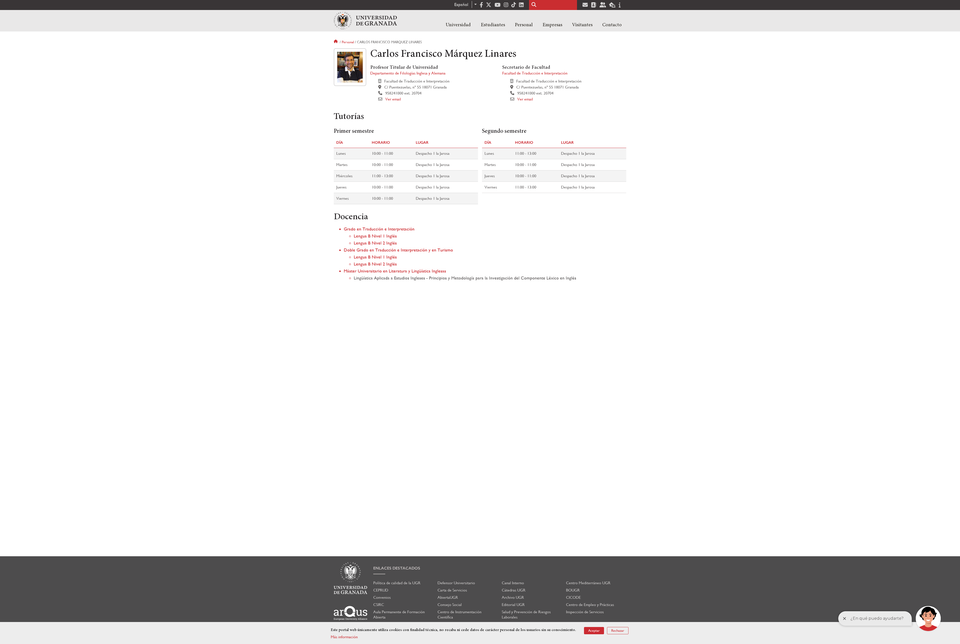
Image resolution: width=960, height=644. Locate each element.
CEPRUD (380, 590)
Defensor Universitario (456, 582)
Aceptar (594, 630)
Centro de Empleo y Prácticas (590, 604)
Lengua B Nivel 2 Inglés (375, 243)
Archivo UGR (513, 597)
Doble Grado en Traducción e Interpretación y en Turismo (398, 249)
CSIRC (378, 604)
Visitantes (582, 25)
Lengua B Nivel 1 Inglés (375, 235)
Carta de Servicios (452, 590)
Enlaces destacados (396, 568)
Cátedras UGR (514, 590)
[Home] (365, 21)
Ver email (393, 99)
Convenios (382, 597)
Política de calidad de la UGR (396, 582)
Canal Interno (513, 582)
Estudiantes (493, 25)
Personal (524, 25)
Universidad (458, 25)
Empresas (552, 25)
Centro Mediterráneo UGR (588, 582)
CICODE (573, 597)
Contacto (612, 25)
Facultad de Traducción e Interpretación (535, 73)
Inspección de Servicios (585, 612)
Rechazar (617, 630)
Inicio (336, 42)
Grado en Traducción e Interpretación (379, 229)
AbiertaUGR (448, 597)
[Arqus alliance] (350, 613)
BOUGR (573, 590)
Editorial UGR (513, 604)
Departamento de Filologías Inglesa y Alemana (408, 73)
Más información (344, 636)
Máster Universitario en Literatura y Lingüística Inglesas (395, 271)
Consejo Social (450, 604)
